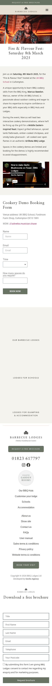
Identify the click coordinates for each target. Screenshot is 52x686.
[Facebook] (28, 465)
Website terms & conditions (26, 555)
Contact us (26, 527)
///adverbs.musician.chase (23, 223)
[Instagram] (23, 465)
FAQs (26, 532)
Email (6, 245)
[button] (47, 10)
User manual (26, 538)
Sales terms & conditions (26, 543)
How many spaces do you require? (14, 274)
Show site (26, 521)
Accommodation (26, 507)
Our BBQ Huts (26, 490)
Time (5, 259)
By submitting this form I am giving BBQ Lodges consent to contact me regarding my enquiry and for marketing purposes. (24, 668)
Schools (26, 502)
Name (6, 231)
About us (26, 516)
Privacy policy (26, 549)
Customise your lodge (26, 496)
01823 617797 (26, 459)
